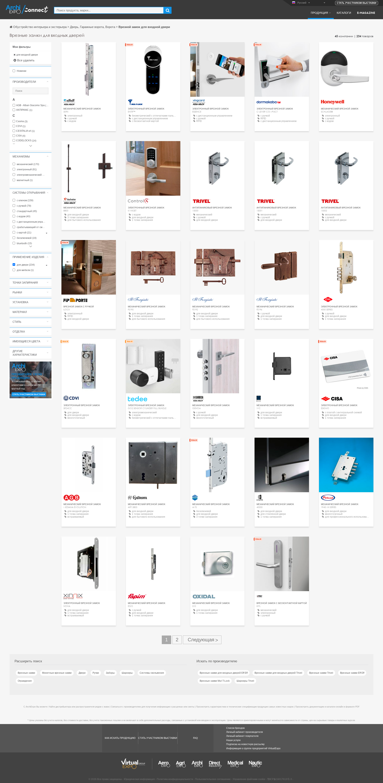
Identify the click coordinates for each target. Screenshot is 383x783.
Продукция (319, 12)
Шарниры (127, 672)
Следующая (202, 640)
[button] (30, 82)
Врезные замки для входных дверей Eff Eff (224, 672)
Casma (22, 121)
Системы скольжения (152, 672)
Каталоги (344, 12)
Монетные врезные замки (57, 672)
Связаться (89, 49)
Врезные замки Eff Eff (352, 672)
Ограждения (25, 680)
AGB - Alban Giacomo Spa (32, 105)
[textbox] (109, 10)
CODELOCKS (26, 140)
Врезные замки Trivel (321, 672)
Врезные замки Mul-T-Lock (215, 680)
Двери (82, 672)
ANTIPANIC (24, 110)
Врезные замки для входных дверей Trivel (278, 672)
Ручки (96, 672)
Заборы (110, 672)
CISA (20, 135)
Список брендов (235, 728)
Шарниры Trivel (245, 680)
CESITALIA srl (25, 131)
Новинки (21, 71)
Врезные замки (26, 672)
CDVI (21, 126)
